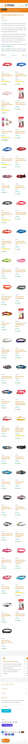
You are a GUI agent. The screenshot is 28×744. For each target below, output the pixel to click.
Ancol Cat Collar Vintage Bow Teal (5, 457)
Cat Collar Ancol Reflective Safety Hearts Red (5, 429)
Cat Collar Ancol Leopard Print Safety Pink (20, 508)
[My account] (22, 5)
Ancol (2, 46)
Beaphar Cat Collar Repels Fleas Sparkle (20, 103)
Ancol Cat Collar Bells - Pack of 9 (6, 132)
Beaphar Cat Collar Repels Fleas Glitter (20, 614)
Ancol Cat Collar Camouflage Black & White (6, 615)
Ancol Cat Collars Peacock (19, 377)
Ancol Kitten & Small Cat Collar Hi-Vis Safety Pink (20, 562)
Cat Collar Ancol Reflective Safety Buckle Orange (19, 429)
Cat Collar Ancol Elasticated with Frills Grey (6, 508)
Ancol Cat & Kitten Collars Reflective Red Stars (20, 160)
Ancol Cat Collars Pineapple (5, 324)
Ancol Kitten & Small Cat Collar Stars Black (6, 377)
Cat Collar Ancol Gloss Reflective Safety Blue (7, 159)
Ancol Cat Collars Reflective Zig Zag (5, 482)
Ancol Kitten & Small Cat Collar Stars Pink (20, 270)
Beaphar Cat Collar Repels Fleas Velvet (20, 132)
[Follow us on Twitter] (5, 722)
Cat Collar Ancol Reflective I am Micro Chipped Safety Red (20, 403)
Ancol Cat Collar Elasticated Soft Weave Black (7, 214)
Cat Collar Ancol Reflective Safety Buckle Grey (19, 535)
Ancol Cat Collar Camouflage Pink (5, 587)
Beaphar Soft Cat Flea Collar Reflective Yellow (20, 325)
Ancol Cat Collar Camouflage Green (20, 297)
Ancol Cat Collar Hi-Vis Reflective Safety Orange (6, 243)
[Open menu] (2, 5)
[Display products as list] (26, 55)
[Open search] (19, 5)
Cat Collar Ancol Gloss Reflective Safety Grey (7, 534)
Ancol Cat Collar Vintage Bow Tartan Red (20, 187)
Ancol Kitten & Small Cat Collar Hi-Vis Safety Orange (6, 298)
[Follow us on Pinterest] (11, 722)
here (8, 50)
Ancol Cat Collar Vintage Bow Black (20, 457)
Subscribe (6, 710)
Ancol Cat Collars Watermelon (5, 402)
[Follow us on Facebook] (2, 722)
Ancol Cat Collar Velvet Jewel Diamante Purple (21, 351)
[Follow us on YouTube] (13, 722)
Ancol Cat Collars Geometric (19, 482)
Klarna (2, 48)
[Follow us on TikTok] (16, 722)
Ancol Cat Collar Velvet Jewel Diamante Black (7, 642)
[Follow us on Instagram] (8, 722)
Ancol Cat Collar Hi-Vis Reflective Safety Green (6, 271)
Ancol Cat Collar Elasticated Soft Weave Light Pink (7, 104)
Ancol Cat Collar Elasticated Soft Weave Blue (21, 75)
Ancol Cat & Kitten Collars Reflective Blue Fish (20, 243)
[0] (25, 5)
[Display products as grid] (23, 55)
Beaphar (8, 46)
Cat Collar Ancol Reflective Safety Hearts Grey (5, 351)
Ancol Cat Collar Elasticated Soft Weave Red (7, 75)
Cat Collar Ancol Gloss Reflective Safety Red (21, 213)
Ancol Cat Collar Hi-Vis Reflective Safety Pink (6, 562)
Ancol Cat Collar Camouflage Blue (19, 587)
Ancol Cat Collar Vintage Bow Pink (5, 186)
